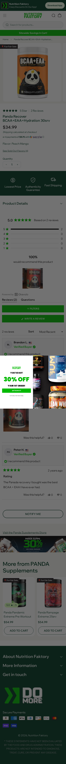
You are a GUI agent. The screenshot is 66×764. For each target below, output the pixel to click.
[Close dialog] (64, 357)
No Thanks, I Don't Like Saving (16, 395)
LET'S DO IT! (16, 390)
